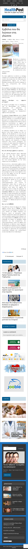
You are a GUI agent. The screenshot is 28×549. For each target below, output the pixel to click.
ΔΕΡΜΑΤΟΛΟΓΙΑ (8, 483)
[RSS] (16, 5)
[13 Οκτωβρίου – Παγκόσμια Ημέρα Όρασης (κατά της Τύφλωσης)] (14, 270)
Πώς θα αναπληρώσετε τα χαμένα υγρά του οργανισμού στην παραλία (12, 290)
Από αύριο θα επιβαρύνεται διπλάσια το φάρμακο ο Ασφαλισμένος (12, 305)
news (14, 39)
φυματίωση (20, 43)
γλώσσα (22, 39)
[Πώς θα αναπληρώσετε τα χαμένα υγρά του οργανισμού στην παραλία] (14, 285)
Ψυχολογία (12, 3)
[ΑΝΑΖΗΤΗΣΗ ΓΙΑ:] (14, 19)
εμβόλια (7, 41)
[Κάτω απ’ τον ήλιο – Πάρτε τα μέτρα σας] (7, 497)
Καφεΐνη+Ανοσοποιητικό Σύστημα (11, 533)
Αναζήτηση (5, 446)
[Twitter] (14, 5)
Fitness (18, 3)
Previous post (10, 256)
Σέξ (22, 3)
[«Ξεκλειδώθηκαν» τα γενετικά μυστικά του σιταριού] (14, 315)
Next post (18, 256)
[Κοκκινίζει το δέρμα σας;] (7, 504)
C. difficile (9, 39)
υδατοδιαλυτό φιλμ (6, 43)
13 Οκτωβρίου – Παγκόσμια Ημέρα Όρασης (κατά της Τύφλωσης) (12, 275)
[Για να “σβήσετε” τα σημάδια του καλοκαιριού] (14, 462)
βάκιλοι (18, 39)
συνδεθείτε (20, 335)
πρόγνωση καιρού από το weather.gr (13, 361)
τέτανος (16, 41)
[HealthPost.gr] (14, 11)
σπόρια (12, 41)
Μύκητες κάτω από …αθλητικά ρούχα (12, 527)
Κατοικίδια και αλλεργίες (8, 530)
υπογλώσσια (14, 43)
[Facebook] (12, 5)
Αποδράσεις (5, 3)
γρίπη (3, 41)
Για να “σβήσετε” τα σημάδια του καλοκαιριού (17, 488)
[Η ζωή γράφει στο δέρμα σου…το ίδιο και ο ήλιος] (7, 511)
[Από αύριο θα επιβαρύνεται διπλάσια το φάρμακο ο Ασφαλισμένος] (14, 300)
